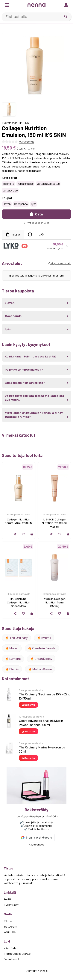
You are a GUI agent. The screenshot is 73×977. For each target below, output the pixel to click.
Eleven (7, 204)
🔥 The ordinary (16, 638)
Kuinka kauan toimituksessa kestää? (31, 356)
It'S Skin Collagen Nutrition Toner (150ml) (55, 602)
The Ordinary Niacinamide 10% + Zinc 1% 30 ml (44, 696)
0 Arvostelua (26, 141)
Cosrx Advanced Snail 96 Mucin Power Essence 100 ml (41, 723)
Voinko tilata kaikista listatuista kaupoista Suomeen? (34, 398)
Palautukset (11, 959)
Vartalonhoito (25, 183)
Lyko (33, 204)
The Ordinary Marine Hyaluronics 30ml (42, 749)
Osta (38, 214)
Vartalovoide (10, 190)
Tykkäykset (11, 905)
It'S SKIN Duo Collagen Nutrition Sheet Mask (18, 602)
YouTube (10, 932)
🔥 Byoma (44, 638)
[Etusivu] (36, 5)
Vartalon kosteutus (48, 183)
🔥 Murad (12, 648)
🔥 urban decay (41, 659)
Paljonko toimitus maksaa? (24, 370)
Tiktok (8, 921)
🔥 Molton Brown (40, 669)
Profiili (7, 899)
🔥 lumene (13, 659)
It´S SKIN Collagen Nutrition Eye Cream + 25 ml (54, 523)
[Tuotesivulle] (31, 534)
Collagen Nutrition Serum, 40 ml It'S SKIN (18, 521)
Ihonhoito (8, 183)
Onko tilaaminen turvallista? (25, 383)
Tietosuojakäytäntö (17, 954)
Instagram (10, 926)
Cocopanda (21, 204)
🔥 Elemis (12, 669)
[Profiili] (66, 5)
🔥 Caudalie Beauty (42, 648)
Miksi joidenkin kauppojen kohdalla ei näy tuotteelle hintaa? (34, 415)
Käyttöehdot (36, 844)
